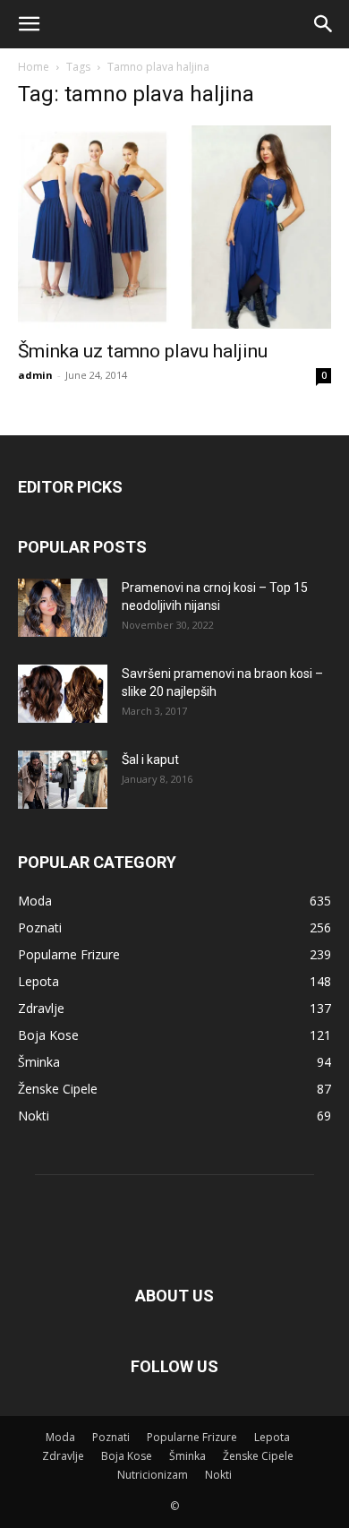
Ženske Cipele (258, 1456)
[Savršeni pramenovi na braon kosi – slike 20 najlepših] (62, 694)
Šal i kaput (150, 759)
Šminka (187, 1456)
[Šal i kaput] (62, 780)
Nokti (218, 1474)
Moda (60, 1437)
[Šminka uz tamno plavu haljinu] (174, 227)
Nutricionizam (152, 1474)
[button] (28, 24)
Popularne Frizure (192, 1437)
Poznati (111, 1437)
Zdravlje (63, 1456)
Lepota (272, 1437)
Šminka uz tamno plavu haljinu (143, 351)
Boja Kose (126, 1456)
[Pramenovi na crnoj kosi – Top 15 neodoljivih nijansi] (62, 608)
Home (33, 66)
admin (35, 375)
